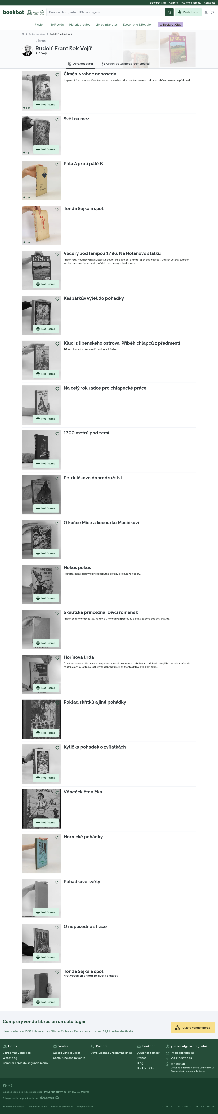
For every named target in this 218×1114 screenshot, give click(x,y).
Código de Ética (84, 1106)
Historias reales (79, 24)
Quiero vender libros (66, 1052)
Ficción (39, 24)
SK (167, 1106)
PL (213, 1106)
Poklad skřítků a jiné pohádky (95, 702)
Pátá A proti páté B (83, 163)
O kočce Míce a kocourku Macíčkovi (101, 522)
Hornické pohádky (83, 836)
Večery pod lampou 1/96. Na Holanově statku (112, 253)
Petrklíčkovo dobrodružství (93, 477)
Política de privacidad (61, 1106)
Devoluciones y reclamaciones (111, 1052)
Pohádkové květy (82, 881)
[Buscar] (169, 12)
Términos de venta (37, 1106)
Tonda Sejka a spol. (84, 208)
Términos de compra (13, 1106)
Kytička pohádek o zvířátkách (95, 747)
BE (208, 1106)
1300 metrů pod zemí (86, 432)
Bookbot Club (146, 1068)
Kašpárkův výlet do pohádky (94, 298)
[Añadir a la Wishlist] (57, 75)
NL (197, 1106)
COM (185, 1106)
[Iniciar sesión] (206, 12)
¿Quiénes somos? (148, 1052)
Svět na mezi (77, 118)
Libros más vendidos (16, 1052)
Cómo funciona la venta (69, 1058)
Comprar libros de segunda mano (25, 1063)
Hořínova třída (79, 657)
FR (202, 1106)
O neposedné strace (85, 926)
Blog (140, 1063)
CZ (161, 1106)
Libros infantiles (107, 24)
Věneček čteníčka (83, 791)
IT (191, 1106)
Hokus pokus (77, 567)
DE (178, 1106)
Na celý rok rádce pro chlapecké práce (105, 388)
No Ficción (57, 24)
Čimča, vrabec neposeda (90, 73)
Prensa (141, 1058)
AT (172, 1106)
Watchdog (10, 1058)
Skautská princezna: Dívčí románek (101, 612)
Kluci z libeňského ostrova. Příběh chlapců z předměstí (122, 343)
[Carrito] (212, 12)
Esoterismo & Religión (137, 24)
